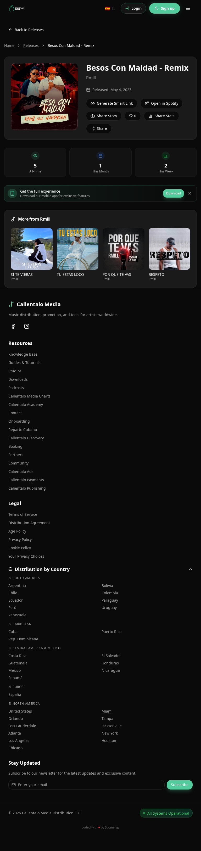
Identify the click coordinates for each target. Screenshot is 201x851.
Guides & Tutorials (24, 362)
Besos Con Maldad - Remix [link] (71, 45)
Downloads (18, 379)
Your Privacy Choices (26, 556)
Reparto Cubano (22, 429)
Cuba (13, 631)
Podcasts (16, 387)
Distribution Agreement (29, 522)
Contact (15, 412)
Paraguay (110, 600)
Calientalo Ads (21, 471)
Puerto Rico (111, 631)
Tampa (107, 718)
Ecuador (15, 600)
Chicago (15, 747)
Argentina (17, 585)
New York (110, 733)
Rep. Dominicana (23, 638)
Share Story (107, 115)
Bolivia (107, 585)
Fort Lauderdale (22, 725)
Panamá (15, 677)
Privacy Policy (20, 539)
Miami (107, 711)
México (14, 670)
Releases (31, 45)
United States (20, 711)
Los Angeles (18, 740)
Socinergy (112, 827)
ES (110, 8)
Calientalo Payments (26, 479)
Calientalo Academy (25, 404)
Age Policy (17, 531)
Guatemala (17, 662)
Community (18, 463)
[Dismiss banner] (189, 193)
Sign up (168, 8)
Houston (109, 740)
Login (136, 8)
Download (173, 193)
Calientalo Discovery (26, 437)
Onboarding (19, 421)
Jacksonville (112, 725)
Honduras (110, 662)
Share (102, 128)
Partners (15, 454)
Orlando (15, 718)
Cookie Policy (19, 547)
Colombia (110, 592)
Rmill (91, 78)
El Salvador (111, 655)
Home (9, 45)
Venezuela (17, 614)
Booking (15, 446)
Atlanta (14, 733)
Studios (14, 370)
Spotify (34, 249)
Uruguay (109, 607)
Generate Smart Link (115, 103)
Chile (12, 592)
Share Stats (165, 115)
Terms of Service (22, 514)
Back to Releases (29, 29)
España (14, 694)
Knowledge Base (22, 354)
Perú (12, 607)
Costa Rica (17, 655)
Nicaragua (111, 670)
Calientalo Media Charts (29, 396)
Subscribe (179, 784)
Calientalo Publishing (27, 488)
